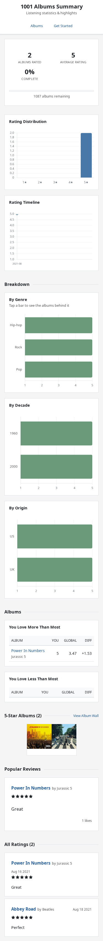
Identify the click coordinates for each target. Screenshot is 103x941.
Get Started (63, 25)
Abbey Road (23, 909)
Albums (36, 25)
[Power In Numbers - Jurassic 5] (39, 736)
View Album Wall (86, 715)
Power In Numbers (28, 650)
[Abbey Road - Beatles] (64, 736)
